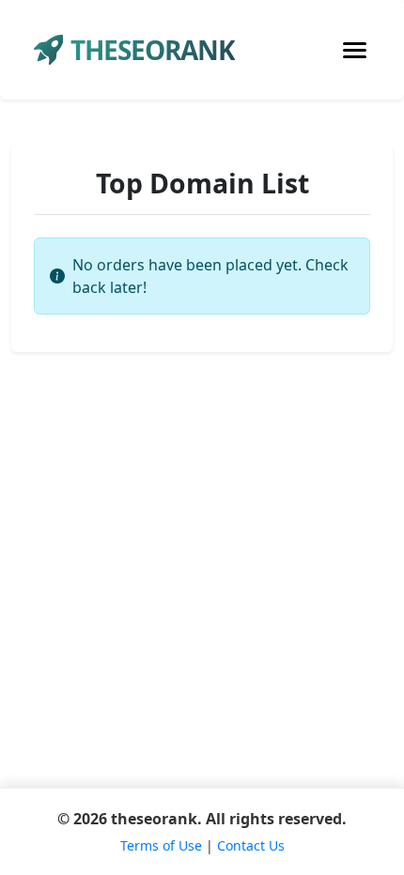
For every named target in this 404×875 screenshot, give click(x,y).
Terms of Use (161, 845)
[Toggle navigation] (354, 50)
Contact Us (251, 845)
